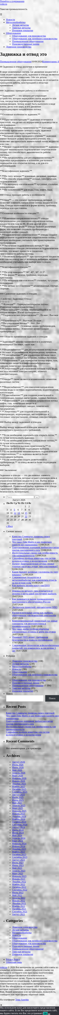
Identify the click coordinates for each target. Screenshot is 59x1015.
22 (26, 516)
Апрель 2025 (18, 805)
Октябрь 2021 (19, 909)
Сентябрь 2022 (19, 890)
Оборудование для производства (29, 680)
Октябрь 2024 (19, 822)
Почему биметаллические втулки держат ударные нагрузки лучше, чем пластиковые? (35, 565)
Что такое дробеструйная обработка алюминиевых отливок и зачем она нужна (34, 630)
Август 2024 (18, 827)
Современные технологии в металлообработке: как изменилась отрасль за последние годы (34, 580)
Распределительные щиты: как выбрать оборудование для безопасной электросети (34, 614)
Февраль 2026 (19, 778)
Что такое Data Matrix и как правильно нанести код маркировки (32, 543)
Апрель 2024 (18, 838)
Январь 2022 (18, 900)
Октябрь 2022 (19, 887)
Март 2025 (17, 808)
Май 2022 (17, 895)
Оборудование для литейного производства (34, 674)
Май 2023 (17, 868)
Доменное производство (24, 661)
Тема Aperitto (22, 999)
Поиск (9, 693)
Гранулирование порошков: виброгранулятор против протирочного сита (35, 548)
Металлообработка (21, 666)
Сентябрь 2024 (19, 824)
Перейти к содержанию (12, 1)
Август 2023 (18, 860)
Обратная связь (14, 962)
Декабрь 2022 (19, 881)
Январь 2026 (18, 781)
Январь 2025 (18, 813)
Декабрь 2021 (19, 903)
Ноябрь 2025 (18, 786)
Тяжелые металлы (21, 688)
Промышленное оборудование (15, 61)
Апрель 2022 (18, 898)
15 (26, 513)
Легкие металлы (20, 663)
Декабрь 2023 (19, 849)
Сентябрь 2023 (19, 857)
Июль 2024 (17, 830)
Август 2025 (18, 794)
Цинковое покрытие (22, 691)
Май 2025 (17, 802)
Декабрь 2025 (19, 783)
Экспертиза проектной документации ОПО (34, 607)
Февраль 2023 (19, 876)
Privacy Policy (13, 959)
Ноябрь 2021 (18, 906)
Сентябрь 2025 (19, 792)
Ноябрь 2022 (18, 884)
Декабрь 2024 (19, 816)
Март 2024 (17, 841)
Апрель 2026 (18, 773)
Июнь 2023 (18, 865)
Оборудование (19, 672)
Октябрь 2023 (19, 854)
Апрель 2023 (18, 870)
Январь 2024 (18, 846)
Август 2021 (18, 914)
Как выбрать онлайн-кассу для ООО (31, 585)
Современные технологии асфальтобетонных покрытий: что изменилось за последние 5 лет (35, 648)
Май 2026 (17, 770)
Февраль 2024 (19, 843)
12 (15, 513)
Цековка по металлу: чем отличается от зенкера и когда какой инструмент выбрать (34, 592)
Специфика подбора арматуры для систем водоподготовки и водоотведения (34, 559)
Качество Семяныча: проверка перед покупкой (30, 713)
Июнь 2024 (18, 832)
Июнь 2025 (18, 800)
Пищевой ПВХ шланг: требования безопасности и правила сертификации (32, 638)
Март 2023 (17, 873)
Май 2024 (17, 835)
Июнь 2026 (18, 767)
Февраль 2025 (19, 811)
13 (19, 513)
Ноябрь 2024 (18, 819)
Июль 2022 (17, 892)
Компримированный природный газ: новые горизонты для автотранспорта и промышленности (34, 624)
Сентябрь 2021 (19, 911)
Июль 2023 (17, 862)
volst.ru (3, 4)
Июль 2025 (17, 797)
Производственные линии (25, 683)
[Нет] (49, 1014)
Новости (16, 669)
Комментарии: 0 (50, 61)
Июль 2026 (17, 764)
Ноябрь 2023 (18, 851)
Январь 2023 (18, 879)
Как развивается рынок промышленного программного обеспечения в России (33, 600)
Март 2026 (17, 775)
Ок (45, 1013)
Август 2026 (18, 762)
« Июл (9, 526)
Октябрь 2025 (19, 789)
